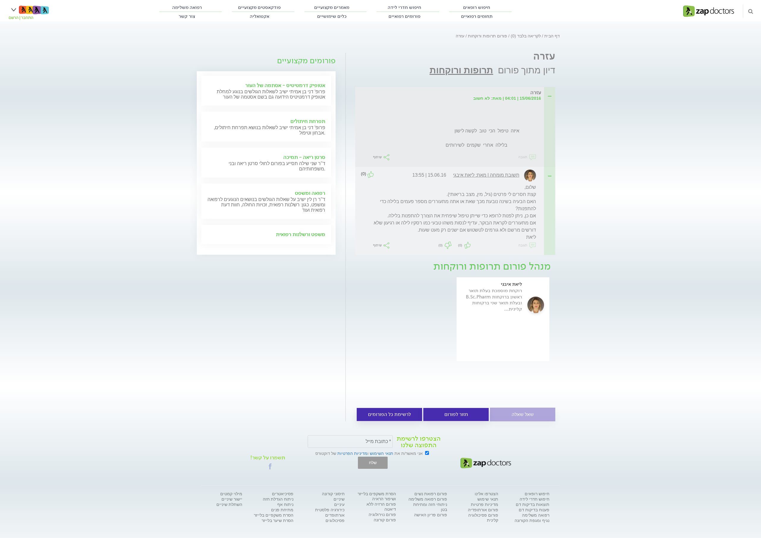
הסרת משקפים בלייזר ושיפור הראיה (377, 496)
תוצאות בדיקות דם (532, 504)
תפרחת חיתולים (307, 121)
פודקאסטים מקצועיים (259, 7)
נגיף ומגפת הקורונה (532, 520)
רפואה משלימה (187, 7)
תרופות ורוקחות (461, 70)
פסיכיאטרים (282, 493)
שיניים (339, 499)
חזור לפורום (456, 414)
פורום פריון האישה (430, 514)
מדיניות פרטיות (484, 504)
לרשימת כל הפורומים (389, 414)
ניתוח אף (285, 504)
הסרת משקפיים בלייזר (273, 515)
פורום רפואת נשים (430, 493)
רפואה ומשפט (310, 193)
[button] (270, 466)
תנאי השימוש (381, 453)
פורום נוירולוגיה (382, 514)
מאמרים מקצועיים (331, 7)
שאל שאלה (523, 414)
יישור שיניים (231, 499)
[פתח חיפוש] (750, 11)
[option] (503, 327)
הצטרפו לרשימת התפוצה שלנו (419, 441)
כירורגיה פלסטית (330, 509)
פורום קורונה (385, 520)
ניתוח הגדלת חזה (278, 499)
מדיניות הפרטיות (352, 453)
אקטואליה (259, 16)
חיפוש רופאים (476, 7)
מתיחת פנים (282, 509)
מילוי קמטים (231, 493)
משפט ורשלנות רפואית (300, 234)
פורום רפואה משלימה (427, 499)
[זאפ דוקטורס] (708, 10)
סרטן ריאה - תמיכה (304, 157)
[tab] (457, 93)
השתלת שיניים (229, 504)
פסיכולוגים (335, 520)
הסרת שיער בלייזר (277, 520)
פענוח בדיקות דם (534, 509)
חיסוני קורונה (333, 493)
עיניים (339, 504)
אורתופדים (335, 515)
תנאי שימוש (487, 499)
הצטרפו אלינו (486, 493)
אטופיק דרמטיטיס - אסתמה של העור (285, 85)
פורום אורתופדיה (483, 509)
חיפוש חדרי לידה (404, 7)
